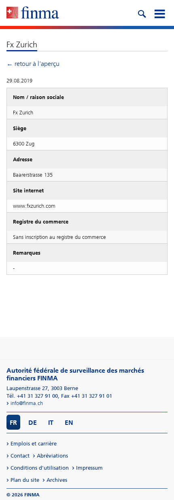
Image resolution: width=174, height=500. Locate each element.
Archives (57, 480)
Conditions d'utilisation (40, 468)
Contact (20, 456)
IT (50, 422)
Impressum (89, 468)
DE (32, 422)
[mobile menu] (159, 13)
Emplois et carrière (34, 444)
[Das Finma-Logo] (32, 13)
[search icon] (142, 13)
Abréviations (52, 456)
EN (69, 422)
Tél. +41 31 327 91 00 (32, 396)
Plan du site (25, 480)
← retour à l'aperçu (32, 64)
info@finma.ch (27, 403)
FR (13, 422)
